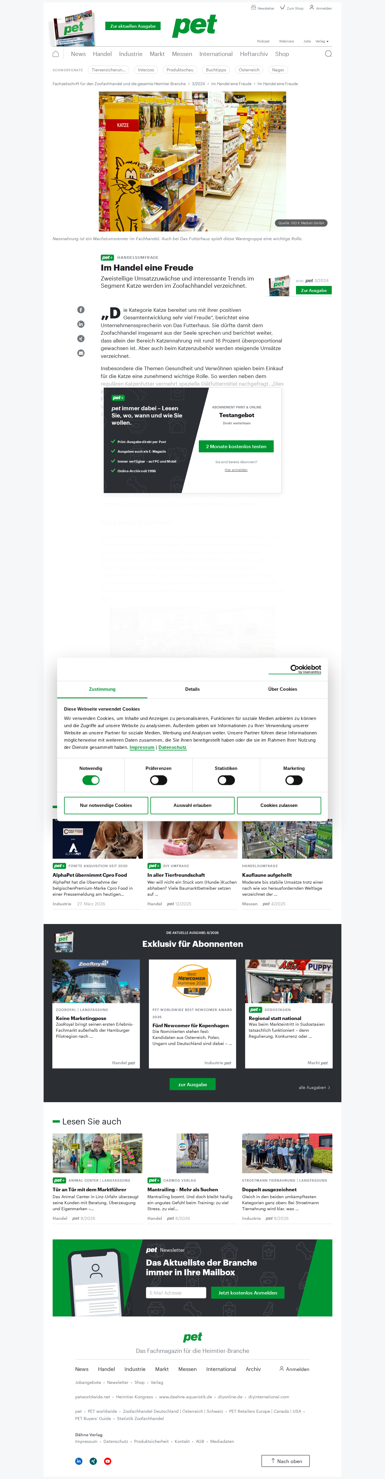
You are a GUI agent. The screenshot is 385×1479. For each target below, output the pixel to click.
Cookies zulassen (278, 805)
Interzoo (146, 69)
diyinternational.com (268, 1396)
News (81, 1369)
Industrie (135, 1369)
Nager (278, 69)
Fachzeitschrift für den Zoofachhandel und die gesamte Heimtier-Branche (119, 83)
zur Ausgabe (192, 1084)
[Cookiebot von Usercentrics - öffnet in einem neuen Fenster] (295, 669)
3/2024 (198, 83)
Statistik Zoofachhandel (140, 1418)
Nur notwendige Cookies (106, 805)
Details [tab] (192, 689)
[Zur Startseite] (192, 1337)
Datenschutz (173, 747)
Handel (106, 1369)
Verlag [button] (320, 41)
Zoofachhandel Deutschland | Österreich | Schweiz (173, 1411)
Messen (187, 1369)
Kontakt (182, 1441)
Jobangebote (88, 1382)
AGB (200, 1441)
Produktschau (180, 69)
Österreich (249, 69)
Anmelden (324, 8)
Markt (162, 1369)
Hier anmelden (236, 470)
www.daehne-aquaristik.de (185, 1396)
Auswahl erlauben (192, 805)
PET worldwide (102, 1411)
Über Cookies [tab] (282, 689)
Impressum (142, 747)
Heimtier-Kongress (134, 1396)
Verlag (157, 1382)
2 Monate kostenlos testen (236, 446)
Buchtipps (216, 69)
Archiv (253, 1369)
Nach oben (289, 1461)
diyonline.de (230, 1396)
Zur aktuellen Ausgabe (133, 26)
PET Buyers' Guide (93, 1418)
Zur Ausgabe (314, 290)
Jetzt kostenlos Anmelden (247, 1292)
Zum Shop (295, 8)
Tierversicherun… (108, 69)
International (221, 1369)
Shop (139, 1382)
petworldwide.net (92, 1396)
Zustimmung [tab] (102, 689)
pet (78, 1411)
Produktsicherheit (151, 1441)
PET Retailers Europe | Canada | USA (265, 1411)
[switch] (158, 780)
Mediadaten (222, 1441)
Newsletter (266, 8)
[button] (81, 309)
